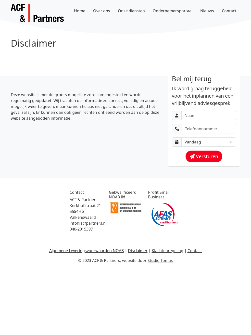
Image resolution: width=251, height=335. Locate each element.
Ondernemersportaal (172, 10)
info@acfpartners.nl (88, 223)
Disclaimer (138, 250)
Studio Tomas (160, 260)
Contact (229, 10)
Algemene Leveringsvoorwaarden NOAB (86, 250)
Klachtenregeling (167, 250)
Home (79, 10)
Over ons (101, 10)
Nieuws (207, 10)
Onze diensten (131, 10)
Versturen (206, 156)
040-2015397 (81, 229)
